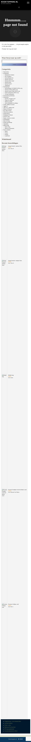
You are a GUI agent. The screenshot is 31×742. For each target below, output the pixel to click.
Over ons (8, 725)
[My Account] (22, 7)
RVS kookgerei (8, 76)
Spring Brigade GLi (9, 78)
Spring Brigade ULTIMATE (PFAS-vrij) (13, 88)
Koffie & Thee (6, 116)
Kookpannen (6, 73)
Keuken (6, 134)
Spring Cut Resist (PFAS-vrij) (11, 89)
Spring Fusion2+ (8, 83)
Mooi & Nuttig (6, 121)
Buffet (6, 131)
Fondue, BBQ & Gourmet (8, 104)
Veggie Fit (5, 106)
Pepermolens (6, 72)
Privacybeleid (9, 729)
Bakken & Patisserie (7, 109)
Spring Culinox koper (9, 80)
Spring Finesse (8, 82)
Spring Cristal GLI (9, 79)
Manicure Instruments (9, 128)
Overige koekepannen (9, 94)
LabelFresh (7, 135)
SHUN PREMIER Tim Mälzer (11, 103)
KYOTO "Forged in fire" (10, 98)
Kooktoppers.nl (9, 2)
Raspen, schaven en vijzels (9, 118)
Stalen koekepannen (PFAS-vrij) (12, 92)
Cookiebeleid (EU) (11, 731)
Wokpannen (7, 85)
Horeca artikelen (6, 129)
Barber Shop (7, 126)
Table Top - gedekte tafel (8, 107)
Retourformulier (10, 727)
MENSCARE (6, 125)
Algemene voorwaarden (13, 721)
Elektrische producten (8, 112)
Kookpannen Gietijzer (9, 74)
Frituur (6, 132)
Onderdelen (5, 124)
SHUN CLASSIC (8, 101)
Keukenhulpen (6, 119)
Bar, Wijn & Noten (7, 110)
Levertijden (9, 723)
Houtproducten (6, 113)
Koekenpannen (6, 86)
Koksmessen (6, 97)
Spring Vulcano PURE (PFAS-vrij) (12, 91)
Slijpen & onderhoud (9, 100)
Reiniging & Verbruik (8, 115)
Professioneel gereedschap (8, 95)
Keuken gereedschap (7, 122)
